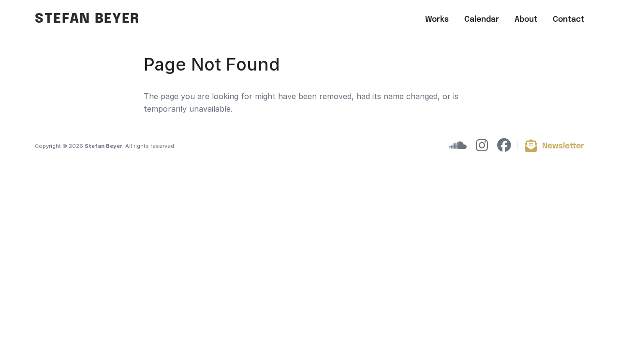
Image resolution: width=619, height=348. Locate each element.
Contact (568, 19)
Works (437, 19)
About (526, 19)
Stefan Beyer (87, 19)
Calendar (481, 19)
